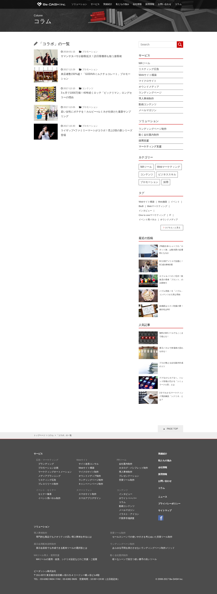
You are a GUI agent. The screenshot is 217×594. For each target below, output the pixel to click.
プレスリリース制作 (48, 484)
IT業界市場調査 (126, 518)
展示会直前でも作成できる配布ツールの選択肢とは (61, 548)
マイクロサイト (147, 81)
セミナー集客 (45, 494)
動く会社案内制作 (149, 135)
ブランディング (46, 464)
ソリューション (79, 4)
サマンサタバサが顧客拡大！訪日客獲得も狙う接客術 (91, 56)
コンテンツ (87, 88)
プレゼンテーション (129, 476)
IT (170, 215)
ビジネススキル (167, 174)
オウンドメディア (149, 87)
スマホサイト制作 (87, 494)
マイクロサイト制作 (89, 471)
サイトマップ (165, 510)
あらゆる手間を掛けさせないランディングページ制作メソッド (143, 548)
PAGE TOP (172, 428)
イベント (175, 201)
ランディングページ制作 (153, 129)
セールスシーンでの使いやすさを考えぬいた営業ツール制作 (142, 537)
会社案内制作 (125, 464)
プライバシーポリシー (169, 503)
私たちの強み (122, 4)
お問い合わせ (164, 4)
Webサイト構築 (148, 75)
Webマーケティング (168, 166)
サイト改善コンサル (89, 464)
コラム (178, 4)
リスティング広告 (149, 69)
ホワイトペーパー (128, 498)
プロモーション (90, 51)
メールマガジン (147, 110)
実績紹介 (107, 4)
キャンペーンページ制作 (91, 484)
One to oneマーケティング (152, 215)
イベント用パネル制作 (49, 498)
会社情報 (137, 4)
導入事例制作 (146, 98)
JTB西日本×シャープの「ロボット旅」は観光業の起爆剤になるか (171, 249)
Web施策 (162, 201)
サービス (95, 4)
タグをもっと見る (172, 228)
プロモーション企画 (48, 468)
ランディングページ (150, 92)
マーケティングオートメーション (55, 471)
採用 (165, 182)
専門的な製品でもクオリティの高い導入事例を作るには (64, 537)
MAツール (144, 63)
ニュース (162, 496)
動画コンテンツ (147, 104)
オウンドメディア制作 (90, 476)
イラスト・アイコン (129, 514)
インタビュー (145, 210)
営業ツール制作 (127, 480)
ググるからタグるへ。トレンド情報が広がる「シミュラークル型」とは (171, 381)
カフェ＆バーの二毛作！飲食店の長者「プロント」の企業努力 (171, 279)
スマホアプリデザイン (90, 498)
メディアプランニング (49, 476)
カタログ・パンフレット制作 (133, 468)
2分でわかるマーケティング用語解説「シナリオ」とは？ (171, 396)
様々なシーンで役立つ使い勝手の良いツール (134, 559)
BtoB (141, 206)
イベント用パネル (147, 219)
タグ (141, 193)
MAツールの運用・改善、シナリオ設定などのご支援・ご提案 (66, 559)
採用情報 (149, 4)
